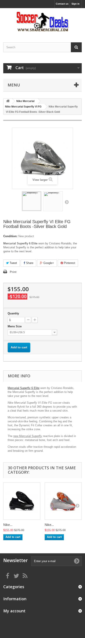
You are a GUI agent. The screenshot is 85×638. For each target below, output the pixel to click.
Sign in (75, 3)
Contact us (62, 3)
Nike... (7, 525)
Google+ (48, 263)
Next (67, 202)
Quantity (13, 313)
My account (14, 610)
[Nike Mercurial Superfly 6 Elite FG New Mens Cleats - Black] (21, 501)
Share (29, 263)
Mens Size (15, 326)
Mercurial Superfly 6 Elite (23, 388)
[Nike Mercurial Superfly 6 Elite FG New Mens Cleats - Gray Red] (63, 501)
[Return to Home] (8, 101)
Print (13, 272)
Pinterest (69, 263)
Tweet (13, 263)
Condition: (10, 236)
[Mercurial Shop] (42, 21)
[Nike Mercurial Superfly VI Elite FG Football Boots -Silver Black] (31, 201)
